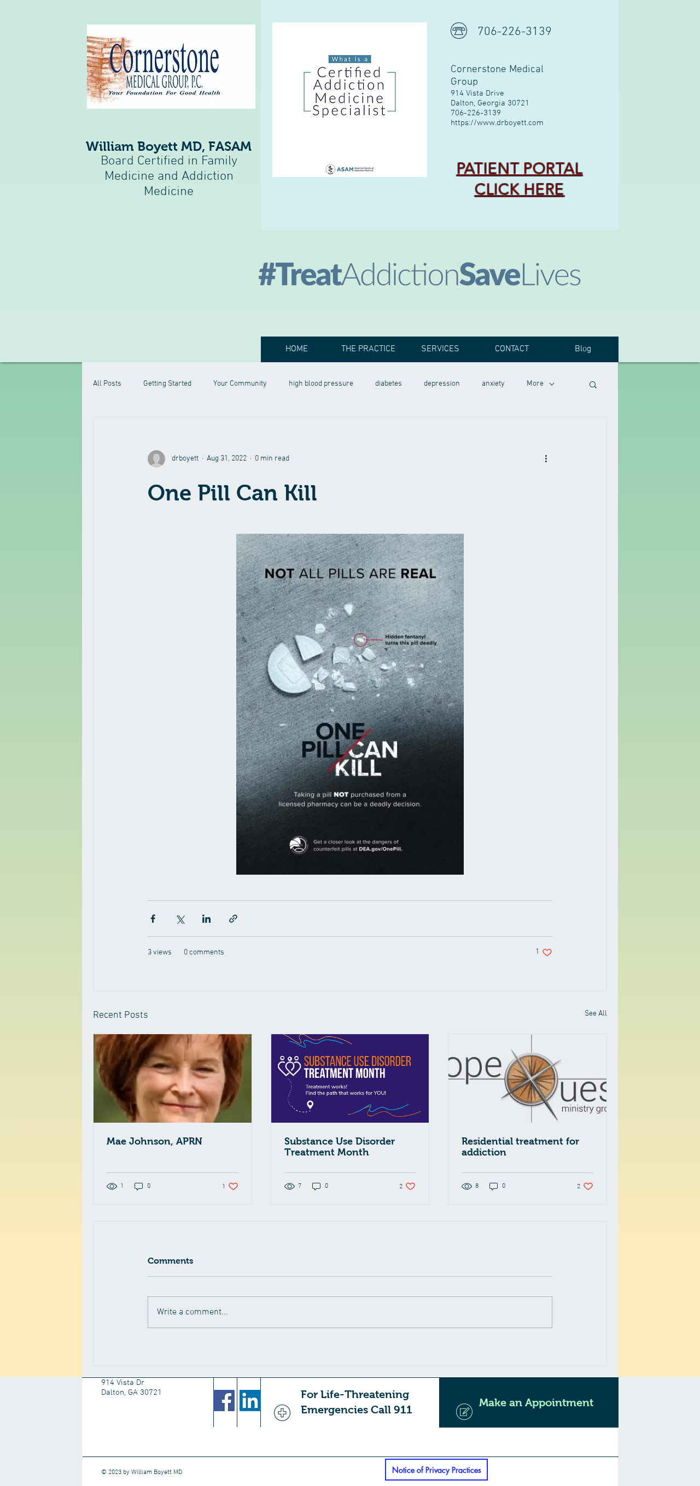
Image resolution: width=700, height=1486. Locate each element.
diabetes (388, 383)
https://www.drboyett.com (497, 123)
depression (442, 383)
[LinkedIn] (250, 1400)
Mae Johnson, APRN (154, 1141)
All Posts (107, 383)
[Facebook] (224, 1400)
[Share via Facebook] (153, 918)
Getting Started (167, 383)
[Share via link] (233, 918)
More (535, 383)
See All (596, 1013)
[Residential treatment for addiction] (527, 1078)
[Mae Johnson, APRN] (173, 1078)
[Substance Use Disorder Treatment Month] (350, 1078)
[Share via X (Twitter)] (179, 918)
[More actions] (545, 458)
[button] (593, 384)
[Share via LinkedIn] (206, 918)
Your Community (240, 383)
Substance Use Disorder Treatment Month (339, 1147)
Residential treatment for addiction (520, 1147)
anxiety (493, 383)
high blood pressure (321, 383)
